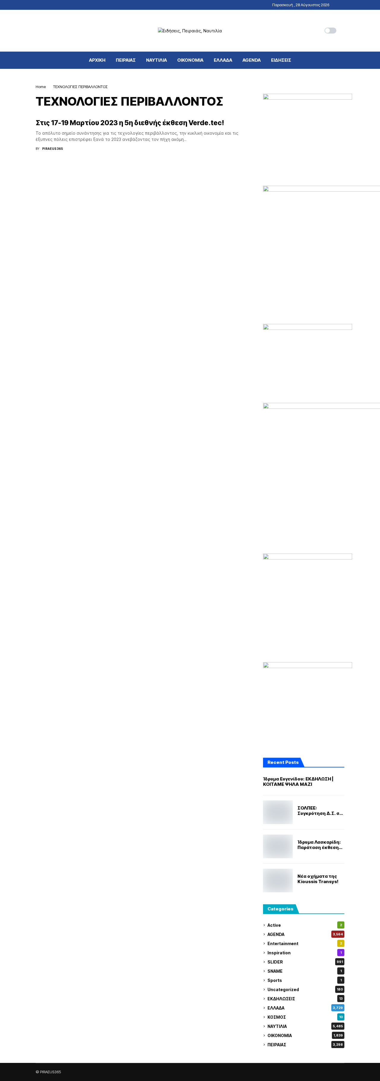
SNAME (304, 971)
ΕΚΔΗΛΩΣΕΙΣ (305, 998)
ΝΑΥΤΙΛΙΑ (305, 1026)
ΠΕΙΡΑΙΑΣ (305, 1044)
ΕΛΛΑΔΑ (305, 1007)
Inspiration (304, 952)
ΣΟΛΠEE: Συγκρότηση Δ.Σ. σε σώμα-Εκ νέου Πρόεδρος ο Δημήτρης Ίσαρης (319, 810)
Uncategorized (305, 989)
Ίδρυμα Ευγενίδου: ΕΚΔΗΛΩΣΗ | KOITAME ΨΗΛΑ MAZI (298, 781)
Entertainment (304, 943)
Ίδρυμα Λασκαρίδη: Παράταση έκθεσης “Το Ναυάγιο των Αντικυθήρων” (319, 845)
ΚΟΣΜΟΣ (305, 1017)
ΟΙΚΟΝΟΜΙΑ (305, 1035)
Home (41, 86)
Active (304, 925)
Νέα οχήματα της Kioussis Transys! (317, 879)
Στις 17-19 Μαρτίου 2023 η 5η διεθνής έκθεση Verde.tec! (130, 123)
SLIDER (305, 961)
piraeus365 (52, 148)
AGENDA (305, 934)
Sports (304, 980)
